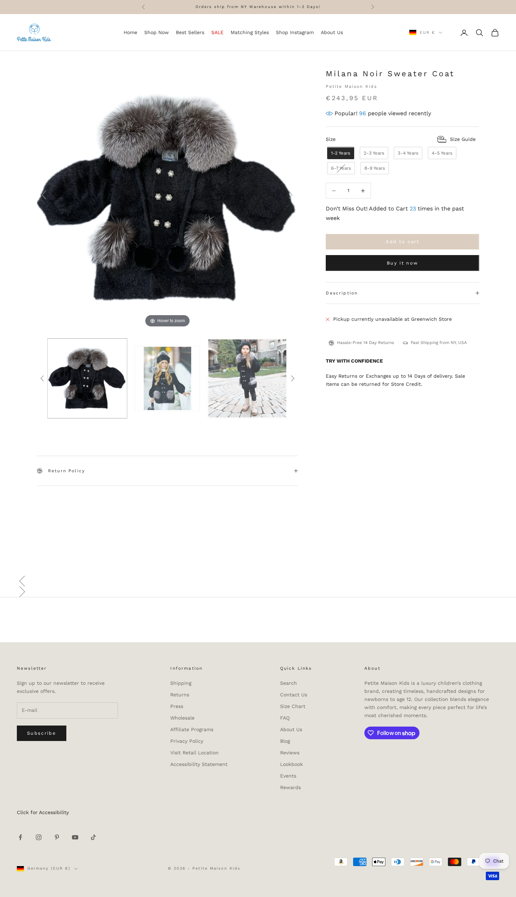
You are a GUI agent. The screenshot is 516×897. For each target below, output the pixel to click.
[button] (258, 581)
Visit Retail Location (194, 752)
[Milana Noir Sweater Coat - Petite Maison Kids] (87, 378)
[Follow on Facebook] (20, 837)
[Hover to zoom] (167, 198)
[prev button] (42, 378)
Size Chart (292, 706)
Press (176, 706)
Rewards (290, 787)
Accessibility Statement (198, 764)
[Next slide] (291, 195)
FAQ (285, 718)
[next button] (292, 378)
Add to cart (402, 242)
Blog (285, 741)
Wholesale (182, 718)
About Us (291, 729)
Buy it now (402, 263)
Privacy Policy (186, 741)
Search (288, 683)
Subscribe (41, 733)
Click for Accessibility (43, 812)
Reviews (289, 752)
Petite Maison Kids (351, 86)
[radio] (340, 153)
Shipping (180, 683)
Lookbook (291, 764)
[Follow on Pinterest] (56, 837)
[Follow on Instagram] (38, 837)
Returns (179, 694)
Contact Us (293, 694)
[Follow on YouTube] (75, 837)
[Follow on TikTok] (93, 837)
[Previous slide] (44, 195)
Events (288, 776)
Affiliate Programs (191, 729)
